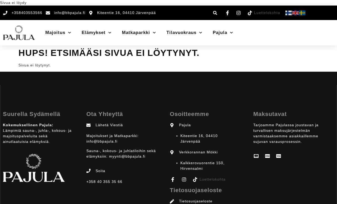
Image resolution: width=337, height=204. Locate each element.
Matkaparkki (136, 32)
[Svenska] (302, 13)
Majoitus (55, 32)
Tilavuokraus (181, 32)
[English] (295, 13)
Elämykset (94, 32)
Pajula (220, 32)
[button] (215, 13)
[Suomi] (288, 13)
